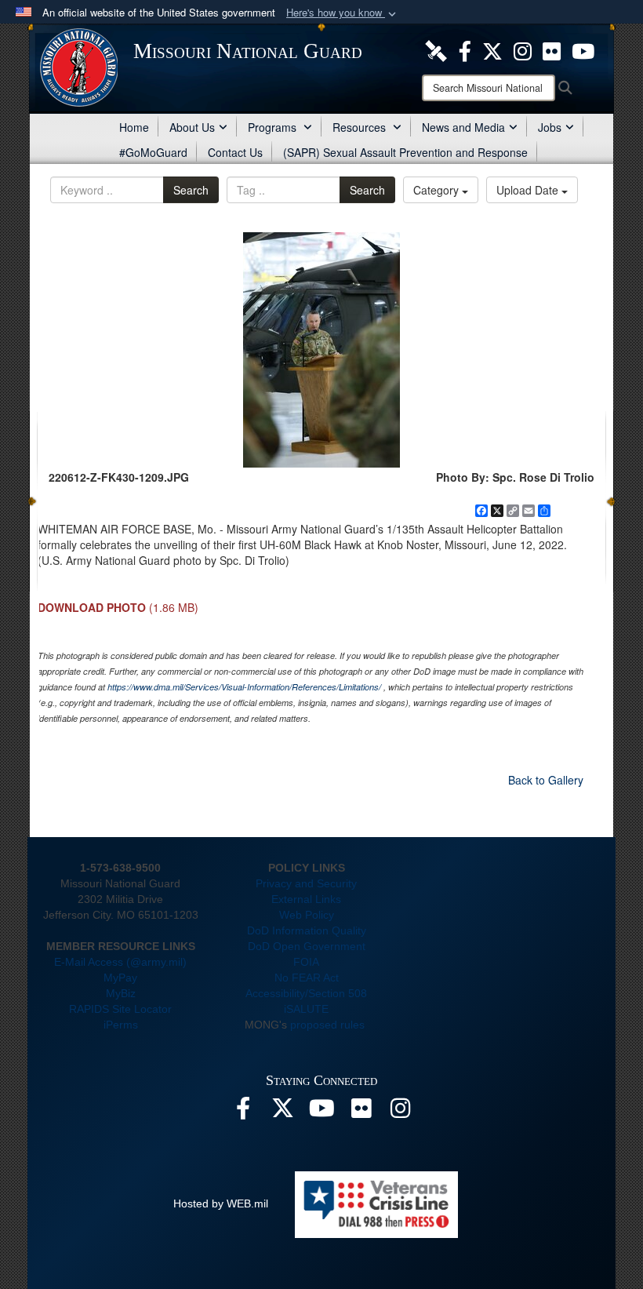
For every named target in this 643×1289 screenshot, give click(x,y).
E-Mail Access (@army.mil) (120, 962)
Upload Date (528, 190)
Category (437, 190)
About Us (192, 127)
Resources (360, 127)
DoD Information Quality (306, 930)
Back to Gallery (545, 780)
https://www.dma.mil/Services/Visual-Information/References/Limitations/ (244, 687)
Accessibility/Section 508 (306, 993)
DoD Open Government (306, 946)
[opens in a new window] (436, 49)
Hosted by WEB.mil (220, 1203)
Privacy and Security (306, 883)
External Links (306, 899)
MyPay (120, 977)
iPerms (121, 1024)
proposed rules (327, 1024)
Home (134, 127)
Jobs (549, 127)
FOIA (306, 962)
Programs (274, 127)
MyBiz (121, 993)
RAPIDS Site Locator (120, 1009)
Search (191, 190)
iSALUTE (306, 1009)
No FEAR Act (306, 977)
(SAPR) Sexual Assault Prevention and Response (405, 152)
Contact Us (235, 152)
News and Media (463, 127)
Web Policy (306, 914)
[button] (342, 13)
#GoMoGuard (153, 152)
